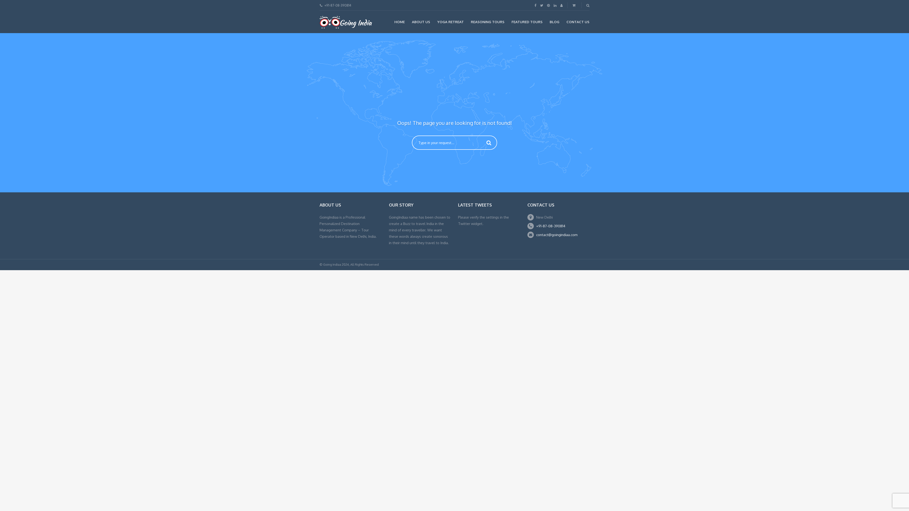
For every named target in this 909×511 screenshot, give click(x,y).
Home (399, 22)
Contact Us (577, 22)
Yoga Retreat (450, 22)
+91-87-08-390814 (550, 226)
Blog (554, 22)
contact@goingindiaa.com (557, 235)
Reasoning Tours (487, 22)
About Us (421, 22)
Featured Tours (527, 22)
